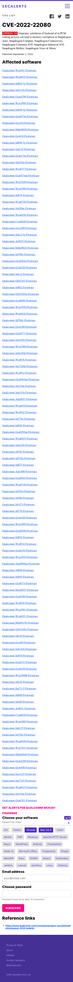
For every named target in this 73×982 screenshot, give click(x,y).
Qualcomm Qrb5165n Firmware (20, 629)
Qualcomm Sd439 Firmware (18, 636)
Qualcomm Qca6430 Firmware (19, 669)
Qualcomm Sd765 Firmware (18, 452)
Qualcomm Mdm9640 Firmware (20, 754)
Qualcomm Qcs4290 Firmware (19, 327)
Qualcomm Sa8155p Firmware (19, 90)
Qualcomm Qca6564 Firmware (19, 478)
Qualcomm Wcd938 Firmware (19, 603)
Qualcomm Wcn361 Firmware (19, 70)
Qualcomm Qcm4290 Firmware (20, 96)
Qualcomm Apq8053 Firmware (19, 399)
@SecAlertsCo (13, 965)
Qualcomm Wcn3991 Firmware (20, 609)
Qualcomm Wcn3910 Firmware (20, 557)
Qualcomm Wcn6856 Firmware (20, 215)
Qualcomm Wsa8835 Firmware (19, 77)
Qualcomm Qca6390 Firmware (19, 596)
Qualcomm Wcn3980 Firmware (20, 346)
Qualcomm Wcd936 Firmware (19, 359)
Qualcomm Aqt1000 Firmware (19, 471)
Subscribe (13, 908)
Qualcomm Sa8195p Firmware (19, 340)
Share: (44, 15)
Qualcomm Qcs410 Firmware (18, 123)
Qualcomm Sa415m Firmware (19, 794)
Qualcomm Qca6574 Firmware (19, 583)
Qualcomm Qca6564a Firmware (20, 261)
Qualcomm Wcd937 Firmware (19, 169)
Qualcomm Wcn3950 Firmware (20, 307)
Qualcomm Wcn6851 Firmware (20, 616)
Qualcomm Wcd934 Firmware (19, 544)
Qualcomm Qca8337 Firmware (19, 662)
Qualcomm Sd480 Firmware (18, 702)
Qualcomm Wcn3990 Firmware (20, 188)
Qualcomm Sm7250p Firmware (20, 366)
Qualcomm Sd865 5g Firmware (19, 83)
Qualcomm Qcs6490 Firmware (19, 767)
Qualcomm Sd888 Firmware (18, 425)
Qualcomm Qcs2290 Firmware (19, 228)
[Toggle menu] (67, 6)
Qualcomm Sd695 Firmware (18, 577)
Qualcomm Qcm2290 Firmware (20, 761)
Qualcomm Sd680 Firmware (18, 695)
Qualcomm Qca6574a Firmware (20, 116)
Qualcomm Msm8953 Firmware (20, 590)
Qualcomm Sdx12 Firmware (18, 274)
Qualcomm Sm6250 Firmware (19, 445)
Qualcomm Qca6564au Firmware (20, 379)
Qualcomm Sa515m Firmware (19, 386)
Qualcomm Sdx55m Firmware (19, 162)
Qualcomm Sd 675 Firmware (18, 504)
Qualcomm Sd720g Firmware (18, 734)
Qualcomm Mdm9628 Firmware (20, 248)
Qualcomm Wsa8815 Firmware (19, 787)
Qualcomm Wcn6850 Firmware (20, 741)
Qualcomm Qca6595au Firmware (20, 432)
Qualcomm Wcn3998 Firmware (20, 103)
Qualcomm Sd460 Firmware (18, 498)
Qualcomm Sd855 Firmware (18, 537)
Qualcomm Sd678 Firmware (18, 195)
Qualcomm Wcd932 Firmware (19, 412)
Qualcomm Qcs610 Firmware (18, 136)
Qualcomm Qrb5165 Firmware (19, 281)
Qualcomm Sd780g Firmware (18, 254)
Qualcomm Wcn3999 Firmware (20, 524)
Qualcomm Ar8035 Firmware (18, 241)
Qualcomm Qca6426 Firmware (19, 517)
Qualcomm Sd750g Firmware (18, 458)
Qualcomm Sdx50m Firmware (19, 208)
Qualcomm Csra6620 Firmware (20, 715)
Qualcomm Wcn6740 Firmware (20, 484)
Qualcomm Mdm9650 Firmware (20, 129)
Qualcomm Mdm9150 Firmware (20, 623)
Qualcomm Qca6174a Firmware (20, 156)
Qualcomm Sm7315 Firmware (19, 688)
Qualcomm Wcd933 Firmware (19, 373)
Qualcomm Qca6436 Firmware (19, 550)
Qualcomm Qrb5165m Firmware (20, 294)
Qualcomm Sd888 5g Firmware (19, 142)
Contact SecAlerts (15, 960)
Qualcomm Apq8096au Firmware (21, 563)
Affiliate (10, 955)
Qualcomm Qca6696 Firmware (19, 300)
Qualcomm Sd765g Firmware (18, 491)
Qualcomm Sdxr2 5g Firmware (19, 234)
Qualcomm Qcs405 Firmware (18, 642)
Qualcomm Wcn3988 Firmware (20, 721)
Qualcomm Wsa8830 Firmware (19, 313)
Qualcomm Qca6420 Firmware (19, 267)
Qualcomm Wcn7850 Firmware (20, 182)
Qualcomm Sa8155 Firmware (18, 149)
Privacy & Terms (14, 945)
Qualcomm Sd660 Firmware (18, 570)
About (9, 950)
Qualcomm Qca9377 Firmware (19, 333)
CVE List (9, 15)
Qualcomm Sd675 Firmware (18, 465)
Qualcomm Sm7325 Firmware (19, 780)
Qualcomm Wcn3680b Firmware (20, 675)
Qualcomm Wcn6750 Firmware (20, 202)
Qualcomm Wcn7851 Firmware (20, 748)
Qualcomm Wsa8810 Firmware (19, 405)
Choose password (16, 887)
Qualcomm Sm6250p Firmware (20, 353)
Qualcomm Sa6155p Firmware (19, 392)
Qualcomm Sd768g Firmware (18, 320)
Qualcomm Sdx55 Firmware (18, 682)
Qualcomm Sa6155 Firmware (18, 728)
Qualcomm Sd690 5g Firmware (19, 110)
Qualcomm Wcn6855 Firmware (20, 438)
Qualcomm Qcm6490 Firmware (20, 531)
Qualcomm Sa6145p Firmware (19, 649)
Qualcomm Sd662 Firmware (18, 287)
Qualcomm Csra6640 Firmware (20, 221)
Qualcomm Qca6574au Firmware (20, 175)
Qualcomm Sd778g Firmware (18, 419)
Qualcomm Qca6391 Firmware (19, 800)
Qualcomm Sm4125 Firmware (19, 774)
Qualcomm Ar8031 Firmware (18, 708)
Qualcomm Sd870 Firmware (18, 655)
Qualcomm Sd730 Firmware (18, 511)
